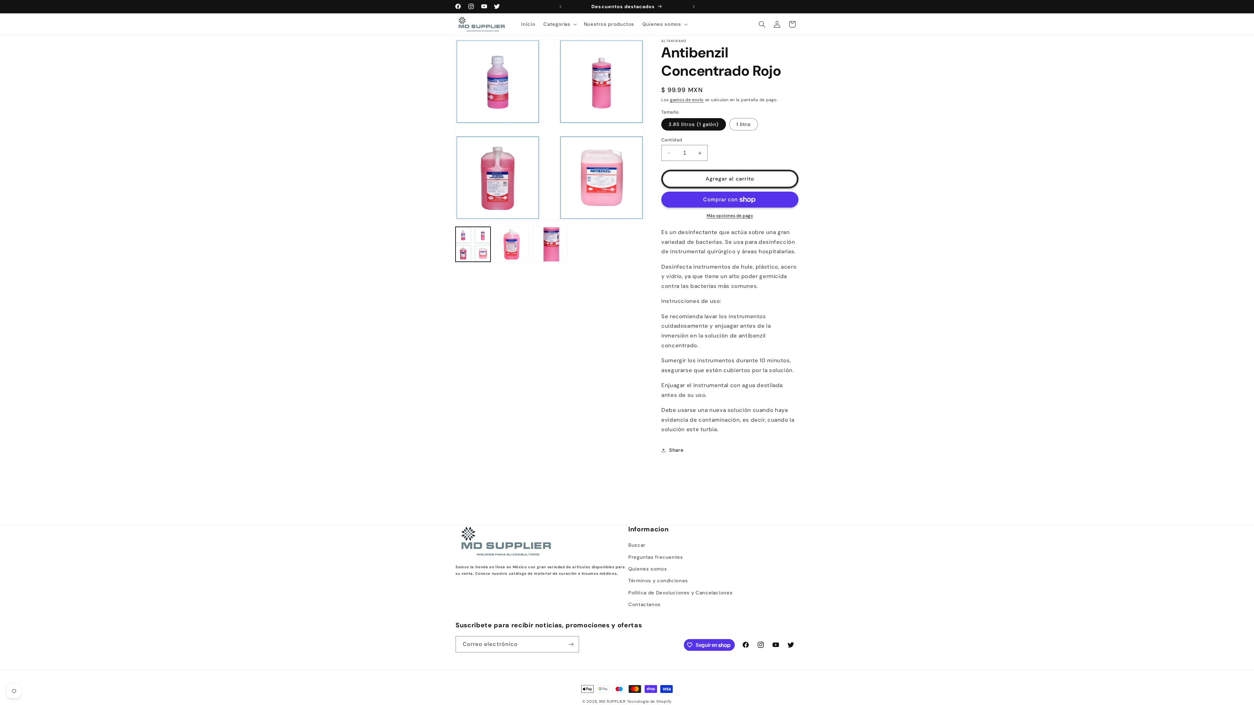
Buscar (637, 545)
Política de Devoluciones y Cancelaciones (680, 592)
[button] (559, 24)
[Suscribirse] (571, 644)
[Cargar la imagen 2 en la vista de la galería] (511, 244)
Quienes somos (647, 569)
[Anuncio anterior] (560, 6)
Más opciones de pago (730, 215)
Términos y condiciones (658, 580)
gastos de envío (687, 99)
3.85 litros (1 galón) (693, 124)
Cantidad (671, 140)
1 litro (743, 124)
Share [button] (676, 450)
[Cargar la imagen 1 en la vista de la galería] (473, 244)
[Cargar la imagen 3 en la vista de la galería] (549, 244)
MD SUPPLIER (612, 701)
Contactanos (644, 604)
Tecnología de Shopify (649, 701)
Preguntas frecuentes (655, 557)
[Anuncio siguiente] (693, 6)
